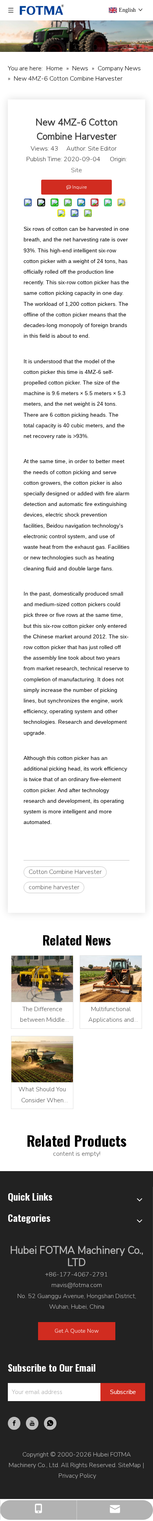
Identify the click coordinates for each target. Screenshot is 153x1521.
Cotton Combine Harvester (65, 872)
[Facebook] (14, 1423)
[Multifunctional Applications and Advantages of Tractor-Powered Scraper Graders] (111, 979)
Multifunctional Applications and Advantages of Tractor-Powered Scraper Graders (111, 1015)
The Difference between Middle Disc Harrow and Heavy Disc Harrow (42, 1015)
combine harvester (54, 887)
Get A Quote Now (77, 1331)
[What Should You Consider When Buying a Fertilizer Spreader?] (42, 1059)
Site (76, 170)
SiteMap (129, 1465)
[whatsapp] (50, 1423)
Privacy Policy (77, 1475)
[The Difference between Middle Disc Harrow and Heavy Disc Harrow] (42, 979)
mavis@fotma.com (76, 1285)
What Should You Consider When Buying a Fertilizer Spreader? (42, 1095)
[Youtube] (32, 1423)
